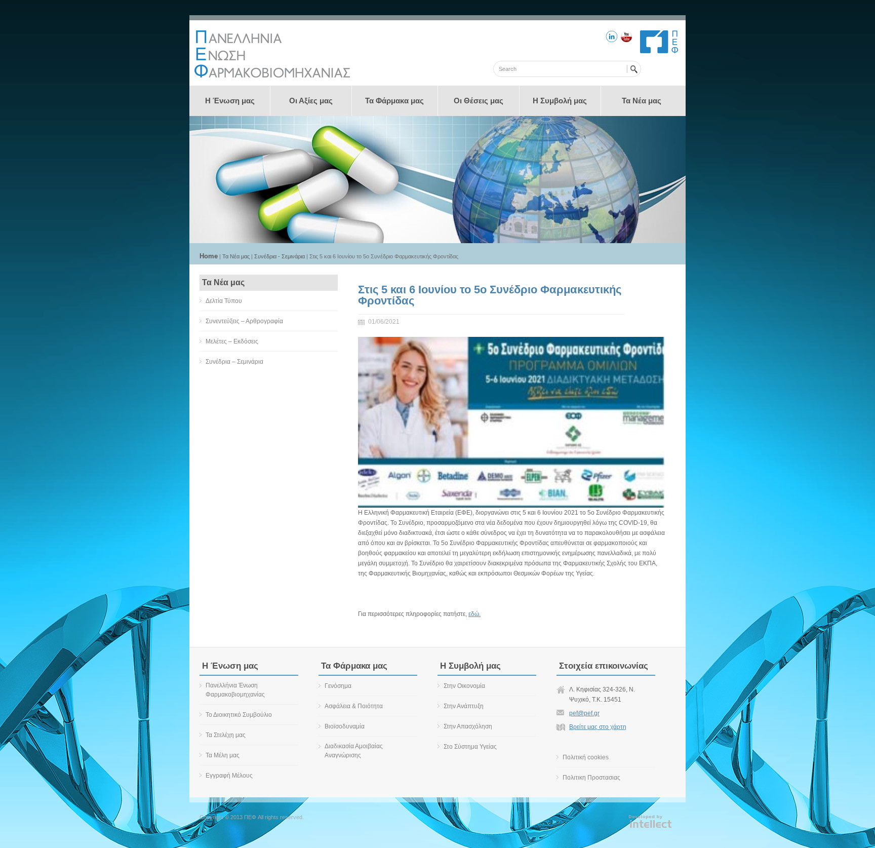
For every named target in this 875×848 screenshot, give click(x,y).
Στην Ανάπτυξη (464, 706)
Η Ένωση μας (230, 100)
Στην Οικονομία (464, 685)
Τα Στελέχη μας (226, 735)
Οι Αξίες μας (311, 100)
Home (209, 256)
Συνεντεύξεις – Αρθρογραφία (244, 321)
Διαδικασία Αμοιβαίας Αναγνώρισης (354, 751)
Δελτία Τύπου (224, 300)
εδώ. (474, 614)
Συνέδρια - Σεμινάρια (279, 256)
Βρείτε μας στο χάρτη (597, 726)
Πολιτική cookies (586, 757)
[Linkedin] (612, 38)
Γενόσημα (338, 685)
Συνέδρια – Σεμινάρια (234, 361)
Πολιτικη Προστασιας (591, 777)
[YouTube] (626, 38)
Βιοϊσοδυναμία (345, 726)
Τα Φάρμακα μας (394, 100)
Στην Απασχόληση (468, 726)
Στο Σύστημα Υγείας (470, 746)
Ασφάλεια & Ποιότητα (354, 706)
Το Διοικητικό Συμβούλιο (239, 714)
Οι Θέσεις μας (478, 100)
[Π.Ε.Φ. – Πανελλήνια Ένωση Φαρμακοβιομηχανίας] (272, 75)
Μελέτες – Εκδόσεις (232, 341)
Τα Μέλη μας (223, 755)
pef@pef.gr (584, 713)
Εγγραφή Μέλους (229, 775)
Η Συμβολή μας (560, 100)
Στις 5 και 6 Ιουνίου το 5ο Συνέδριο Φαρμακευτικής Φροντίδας (489, 295)
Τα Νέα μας (641, 100)
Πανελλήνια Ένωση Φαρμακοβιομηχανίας (235, 690)
